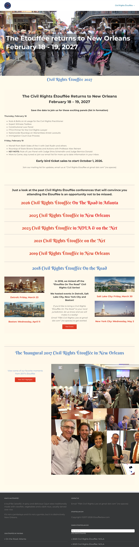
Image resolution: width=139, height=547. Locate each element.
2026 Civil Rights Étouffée (46, 202)
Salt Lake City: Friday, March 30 (114, 296)
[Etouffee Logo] (7, 3)
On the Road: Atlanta (16, 539)
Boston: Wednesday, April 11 (24, 321)
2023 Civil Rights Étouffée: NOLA (88, 544)
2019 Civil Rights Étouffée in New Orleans (69, 253)
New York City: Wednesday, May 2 (114, 321)
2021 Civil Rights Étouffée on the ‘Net (69, 240)
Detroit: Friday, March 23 (24, 297)
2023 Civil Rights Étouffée (47, 228)
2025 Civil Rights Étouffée (54, 215)
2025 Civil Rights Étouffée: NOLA (88, 539)
